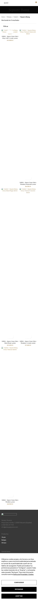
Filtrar (5, 26)
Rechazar (19, 589)
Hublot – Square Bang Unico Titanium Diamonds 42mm (28, 183)
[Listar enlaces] (19, 537)
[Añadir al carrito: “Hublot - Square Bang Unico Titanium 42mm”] (8, 495)
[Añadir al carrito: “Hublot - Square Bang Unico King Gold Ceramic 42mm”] (8, 32)
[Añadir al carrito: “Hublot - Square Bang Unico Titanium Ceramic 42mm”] (26, 337)
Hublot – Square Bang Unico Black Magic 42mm (10, 342)
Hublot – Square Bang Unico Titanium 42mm (10, 501)
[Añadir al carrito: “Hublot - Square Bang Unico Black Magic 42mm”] (8, 337)
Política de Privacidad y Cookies (23, 574)
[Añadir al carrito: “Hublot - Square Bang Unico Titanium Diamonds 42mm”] (26, 178)
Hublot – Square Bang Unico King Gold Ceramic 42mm (10, 37)
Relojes (9, 17)
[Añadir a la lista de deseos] (12, 32)
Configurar (19, 582)
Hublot (16, 17)
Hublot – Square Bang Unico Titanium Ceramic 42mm (28, 342)
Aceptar (19, 596)
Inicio (3, 17)
